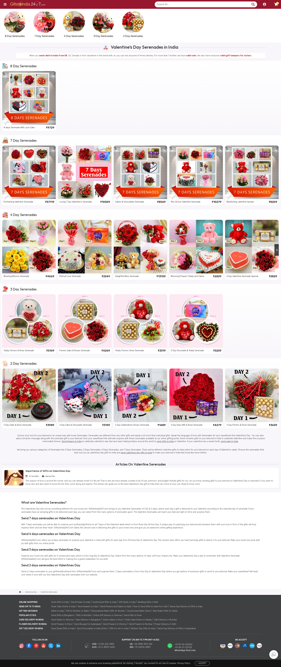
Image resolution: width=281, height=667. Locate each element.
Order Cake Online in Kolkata (138, 619)
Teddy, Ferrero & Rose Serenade (19, 350)
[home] (20, 592)
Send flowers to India (72, 441)
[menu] (5, 4)
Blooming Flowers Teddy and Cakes (187, 276)
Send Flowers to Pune (61, 624)
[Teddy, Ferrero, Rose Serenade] (140, 321)
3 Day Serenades (23, 289)
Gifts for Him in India (118, 628)
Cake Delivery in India (31, 619)
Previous (4, 24)
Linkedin (58, 645)
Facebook (28, 645)
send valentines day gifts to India (136, 452)
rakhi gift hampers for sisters (235, 55)
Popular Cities (27, 615)
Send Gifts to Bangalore (62, 615)
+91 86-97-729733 (183, 647)
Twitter (50, 645)
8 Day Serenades (23, 66)
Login (264, 4)
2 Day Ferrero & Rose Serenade (241, 425)
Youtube (43, 645)
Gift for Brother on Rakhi (77, 611)
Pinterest (36, 645)
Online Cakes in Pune (113, 619)
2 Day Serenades (23, 363)
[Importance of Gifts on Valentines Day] (13, 485)
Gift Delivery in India (31, 628)
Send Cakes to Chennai (62, 619)
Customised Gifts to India (104, 602)
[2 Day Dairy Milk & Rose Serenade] (196, 395)
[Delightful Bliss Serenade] (140, 246)
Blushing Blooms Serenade (16, 276)
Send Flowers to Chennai (115, 624)
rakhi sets (191, 55)
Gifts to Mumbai (83, 615)
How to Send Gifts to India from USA (150, 606)
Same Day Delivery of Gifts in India (186, 606)
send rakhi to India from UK (53, 55)
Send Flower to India (80, 602)
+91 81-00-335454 (183, 644)
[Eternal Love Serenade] (85, 246)
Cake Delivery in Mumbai (165, 619)
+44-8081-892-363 (143, 644)
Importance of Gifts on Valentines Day (48, 471)
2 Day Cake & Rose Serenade (17, 425)
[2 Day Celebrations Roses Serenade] (140, 395)
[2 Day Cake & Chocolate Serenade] (85, 395)
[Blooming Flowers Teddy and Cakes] (196, 246)
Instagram (21, 645)
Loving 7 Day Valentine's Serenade (75, 202)
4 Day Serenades (23, 214)
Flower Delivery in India (33, 624)
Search (253, 4)
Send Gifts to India (60, 602)
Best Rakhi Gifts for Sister (165, 611)
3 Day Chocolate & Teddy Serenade (187, 350)
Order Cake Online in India (63, 606)
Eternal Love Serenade (70, 276)
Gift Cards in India (127, 602)
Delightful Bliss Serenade (127, 276)
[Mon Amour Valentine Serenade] (196, 172)
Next (276, 24)
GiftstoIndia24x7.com (28, 4)
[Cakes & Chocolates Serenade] (140, 172)
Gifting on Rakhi (28, 611)
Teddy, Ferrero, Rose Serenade (129, 350)
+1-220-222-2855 (105, 644)
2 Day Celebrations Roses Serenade (132, 425)
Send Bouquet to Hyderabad (87, 624)
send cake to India (229, 441)
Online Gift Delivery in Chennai (107, 615)
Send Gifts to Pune (133, 615)
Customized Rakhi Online (139, 611)
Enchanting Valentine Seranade (18, 202)
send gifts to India (165, 441)
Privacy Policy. (183, 663)
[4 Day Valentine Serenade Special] (252, 246)
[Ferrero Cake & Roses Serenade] (85, 321)
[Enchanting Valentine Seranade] (29, 172)
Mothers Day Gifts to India (143, 628)
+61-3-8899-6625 (106, 647)
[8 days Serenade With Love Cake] (29, 98)
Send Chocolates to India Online (92, 628)
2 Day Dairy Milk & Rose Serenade (186, 425)
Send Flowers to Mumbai (140, 624)
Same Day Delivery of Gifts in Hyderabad (176, 628)
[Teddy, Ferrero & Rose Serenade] (29, 321)
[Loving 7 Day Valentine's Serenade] (85, 172)
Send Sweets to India (88, 606)
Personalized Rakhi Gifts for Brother (108, 611)
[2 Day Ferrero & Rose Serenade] (252, 395)
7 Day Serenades (23, 140)
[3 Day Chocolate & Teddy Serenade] (196, 321)
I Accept (202, 663)
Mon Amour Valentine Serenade (185, 202)
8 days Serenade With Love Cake (19, 127)
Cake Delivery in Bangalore (88, 619)
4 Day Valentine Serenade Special (242, 276)
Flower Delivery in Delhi (165, 624)
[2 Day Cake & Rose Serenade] (29, 395)
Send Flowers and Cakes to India (115, 606)
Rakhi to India (57, 611)
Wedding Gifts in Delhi (148, 602)
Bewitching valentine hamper (240, 202)
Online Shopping (28, 602)
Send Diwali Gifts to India (63, 628)
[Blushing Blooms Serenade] (29, 246)
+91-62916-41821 (142, 647)
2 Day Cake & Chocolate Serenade (75, 425)
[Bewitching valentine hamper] (252, 172)
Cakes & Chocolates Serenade (129, 202)
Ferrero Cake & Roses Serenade (74, 350)
